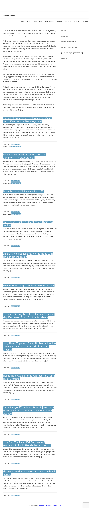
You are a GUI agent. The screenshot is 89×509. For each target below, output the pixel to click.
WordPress (54, 505)
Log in (60, 505)
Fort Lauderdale (16, 146)
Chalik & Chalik (9, 15)
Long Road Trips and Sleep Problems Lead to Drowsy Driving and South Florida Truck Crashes (29, 346)
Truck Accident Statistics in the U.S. (23, 191)
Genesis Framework (44, 505)
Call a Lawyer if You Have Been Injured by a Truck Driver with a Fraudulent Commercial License (28, 410)
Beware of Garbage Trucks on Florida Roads (28, 285)
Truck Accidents (15, 144)
